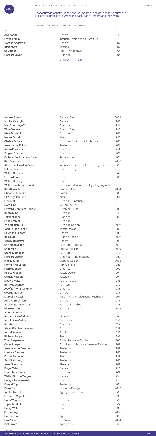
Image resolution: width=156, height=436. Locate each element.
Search (148, 5)
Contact (86, 5)
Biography (64, 60)
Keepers (81, 25)
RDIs (45, 5)
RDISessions (66, 5)
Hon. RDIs (45, 25)
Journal (77, 5)
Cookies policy (75, 433)
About (38, 5)
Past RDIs (56, 25)
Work (80, 60)
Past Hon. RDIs (69, 25)
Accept (149, 433)
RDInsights (54, 5)
